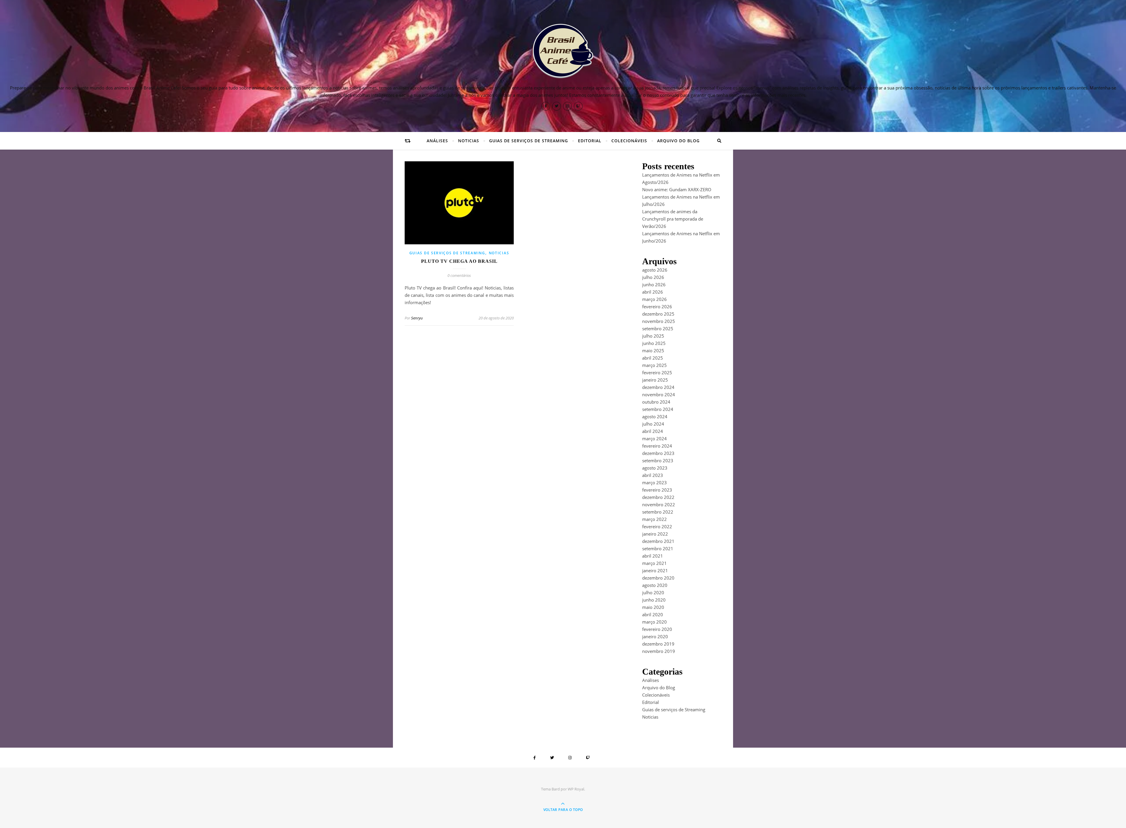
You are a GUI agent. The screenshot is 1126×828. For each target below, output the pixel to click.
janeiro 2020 (655, 636)
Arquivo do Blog (678, 140)
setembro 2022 (657, 512)
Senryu (417, 318)
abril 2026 (652, 292)
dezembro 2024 (658, 387)
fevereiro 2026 (657, 306)
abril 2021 (652, 556)
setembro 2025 (657, 328)
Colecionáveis (629, 140)
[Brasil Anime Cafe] (563, 51)
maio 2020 (653, 607)
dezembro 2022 (658, 497)
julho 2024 (653, 424)
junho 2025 (654, 343)
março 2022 (654, 519)
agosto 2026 (654, 270)
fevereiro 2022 (657, 526)
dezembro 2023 (658, 453)
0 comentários (459, 275)
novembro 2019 (658, 651)
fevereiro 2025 (657, 372)
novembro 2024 (658, 394)
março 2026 (654, 299)
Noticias (468, 140)
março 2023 (654, 482)
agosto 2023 (654, 468)
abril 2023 (652, 475)
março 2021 (654, 563)
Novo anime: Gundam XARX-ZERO (676, 189)
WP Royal (576, 789)
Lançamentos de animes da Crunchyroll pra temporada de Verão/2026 (672, 219)
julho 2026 (653, 277)
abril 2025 (652, 358)
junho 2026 (654, 284)
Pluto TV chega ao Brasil (459, 261)
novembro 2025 (658, 321)
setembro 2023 (657, 460)
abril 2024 (652, 431)
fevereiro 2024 (657, 446)
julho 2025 (653, 336)
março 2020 (654, 622)
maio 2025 (653, 350)
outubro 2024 (656, 402)
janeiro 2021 (655, 570)
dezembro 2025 (658, 314)
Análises (437, 140)
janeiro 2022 (655, 534)
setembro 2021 (657, 548)
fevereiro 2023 (657, 490)
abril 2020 (652, 614)
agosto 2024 (654, 416)
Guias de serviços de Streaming (528, 140)
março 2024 (654, 438)
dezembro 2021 (658, 541)
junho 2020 (654, 600)
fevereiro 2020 (657, 629)
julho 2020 (653, 592)
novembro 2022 (658, 504)
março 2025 (654, 365)
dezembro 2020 (658, 578)
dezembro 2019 (658, 644)
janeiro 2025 (655, 380)
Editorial (589, 140)
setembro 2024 (657, 409)
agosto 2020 (654, 585)
